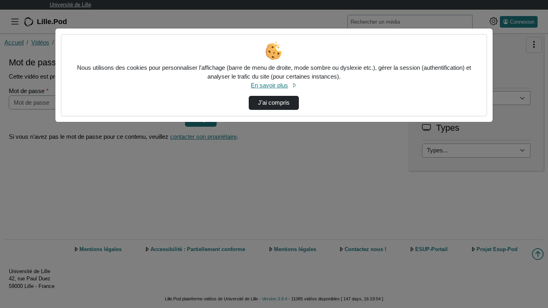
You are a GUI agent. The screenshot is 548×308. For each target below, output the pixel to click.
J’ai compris (274, 102)
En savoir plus (269, 85)
